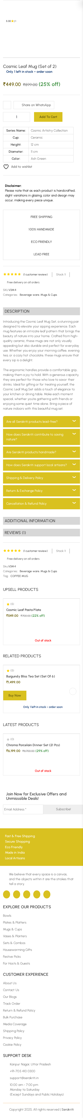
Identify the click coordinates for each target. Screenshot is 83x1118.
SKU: (6, 290)
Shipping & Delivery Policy (24, 478)
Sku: (5, 566)
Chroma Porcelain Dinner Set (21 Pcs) (33, 745)
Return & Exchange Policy (24, 491)
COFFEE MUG (19, 576)
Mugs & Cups (48, 295)
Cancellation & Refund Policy (26, 503)
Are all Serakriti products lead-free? (32, 421)
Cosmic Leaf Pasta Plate (23, 610)
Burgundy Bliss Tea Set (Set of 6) (30, 676)
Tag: (5, 576)
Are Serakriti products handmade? (31, 452)
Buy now (14, 695)
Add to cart (48, 117)
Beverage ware (29, 295)
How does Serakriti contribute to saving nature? (34, 437)
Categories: (10, 295)
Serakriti (68, 1109)
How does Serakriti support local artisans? (36, 465)
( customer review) (35, 274)
